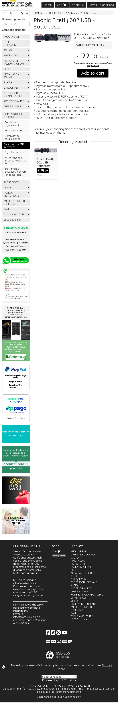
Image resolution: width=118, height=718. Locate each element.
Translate (70, 680)
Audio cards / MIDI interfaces (82, 13)
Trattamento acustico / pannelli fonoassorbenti (15, 171)
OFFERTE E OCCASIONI (10, 43)
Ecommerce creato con (59, 696)
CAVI (6, 209)
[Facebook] (48, 633)
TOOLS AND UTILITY (15, 214)
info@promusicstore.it (25, 616)
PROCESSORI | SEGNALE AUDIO (13, 95)
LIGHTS (7, 69)
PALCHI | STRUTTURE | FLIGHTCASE (15, 203)
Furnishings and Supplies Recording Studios (15, 160)
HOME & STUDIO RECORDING (49, 13)
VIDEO (7, 187)
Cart (60, 5)
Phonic (61, 132)
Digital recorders (14, 152)
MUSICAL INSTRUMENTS (11, 194)
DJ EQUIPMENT (12, 87)
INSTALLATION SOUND (11, 76)
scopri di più (93, 65)
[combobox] (16, 24)
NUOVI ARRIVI (11, 36)
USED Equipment (13, 219)
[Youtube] (64, 633)
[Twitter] (53, 633)
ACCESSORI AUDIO (14, 101)
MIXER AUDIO (11, 55)
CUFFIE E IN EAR (12, 106)
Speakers (9, 82)
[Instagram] (58, 633)
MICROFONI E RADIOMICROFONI (14, 62)
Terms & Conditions (101, 5)
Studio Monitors (13, 130)
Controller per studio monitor (13, 137)
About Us (78, 5)
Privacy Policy (59, 556)
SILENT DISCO (11, 182)
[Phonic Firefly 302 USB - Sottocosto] (53, 38)
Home (48, 5)
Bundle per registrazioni (12, 124)
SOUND (8, 50)
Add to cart (92, 73)
